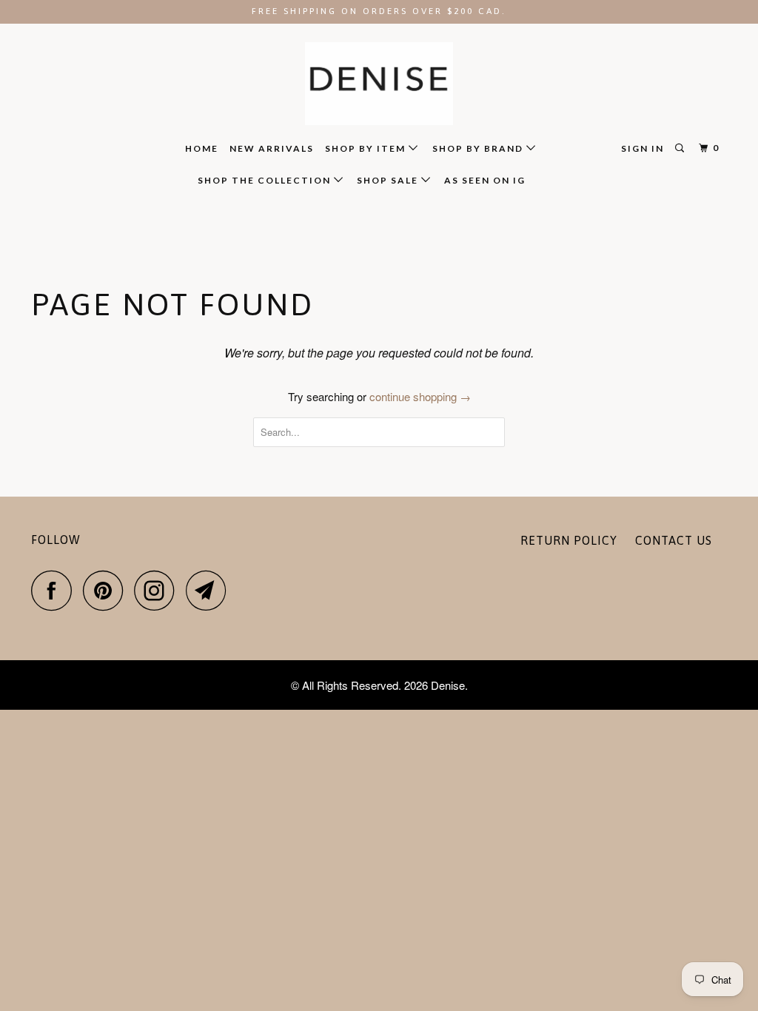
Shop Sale (389, 180)
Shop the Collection (266, 180)
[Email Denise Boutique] (210, 590)
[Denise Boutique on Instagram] (158, 590)
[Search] (681, 148)
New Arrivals (271, 148)
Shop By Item (367, 148)
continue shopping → (420, 396)
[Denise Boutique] (379, 84)
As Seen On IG (485, 180)
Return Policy (568, 540)
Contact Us (673, 540)
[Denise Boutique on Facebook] (55, 590)
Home (201, 148)
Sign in (642, 148)
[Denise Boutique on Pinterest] (107, 590)
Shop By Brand (479, 148)
